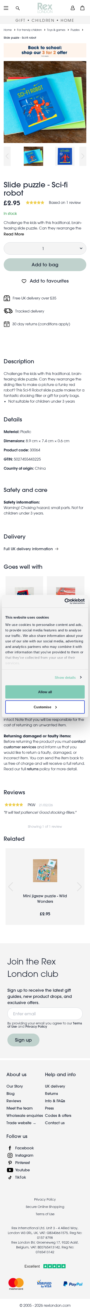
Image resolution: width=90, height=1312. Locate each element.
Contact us (55, 1122)
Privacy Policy (36, 1026)
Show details (65, 677)
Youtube (22, 1169)
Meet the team (19, 1108)
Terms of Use (45, 1214)
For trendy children (29, 30)
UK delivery (55, 1086)
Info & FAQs (55, 1100)
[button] (18, 8)
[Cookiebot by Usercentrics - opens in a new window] (65, 601)
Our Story (14, 1086)
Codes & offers (58, 1115)
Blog (10, 1093)
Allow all (45, 692)
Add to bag (45, 264)
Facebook (24, 1147)
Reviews (13, 1100)
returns (33, 768)
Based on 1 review (65, 202)
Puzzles (75, 30)
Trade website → (21, 1122)
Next (82, 156)
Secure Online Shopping (45, 1207)
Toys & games (56, 30)
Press (49, 1108)
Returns (51, 1093)
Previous (7, 156)
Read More (14, 234)
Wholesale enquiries (24, 1115)
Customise (42, 707)
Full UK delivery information (28, 549)
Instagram (24, 1155)
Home (8, 30)
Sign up (23, 1040)
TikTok (20, 1177)
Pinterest (22, 1162)
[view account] (73, 8)
